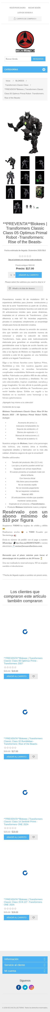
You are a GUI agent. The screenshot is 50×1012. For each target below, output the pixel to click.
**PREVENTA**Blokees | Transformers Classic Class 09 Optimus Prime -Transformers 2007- (23, 661)
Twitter (25, 987)
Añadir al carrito (29, 275)
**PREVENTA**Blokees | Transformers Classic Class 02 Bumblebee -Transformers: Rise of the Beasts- (23, 741)
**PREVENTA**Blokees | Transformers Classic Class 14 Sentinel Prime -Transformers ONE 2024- (23, 822)
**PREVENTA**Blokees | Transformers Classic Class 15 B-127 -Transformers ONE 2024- (23, 902)
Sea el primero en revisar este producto (25, 260)
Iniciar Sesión (34, 8)
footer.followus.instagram (31, 987)
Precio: (20, 268)
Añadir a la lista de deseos (23, 288)
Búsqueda (38, 59)
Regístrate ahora (18, 8)
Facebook (18, 987)
